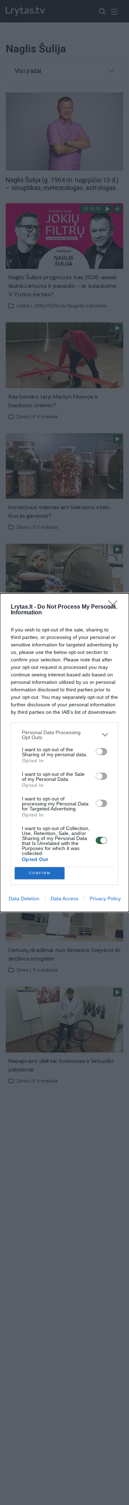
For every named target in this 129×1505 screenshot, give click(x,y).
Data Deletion (24, 898)
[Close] (115, 607)
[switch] (101, 751)
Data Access (64, 898)
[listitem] (64, 735)
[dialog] (64, 752)
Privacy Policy (105, 898)
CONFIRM (40, 873)
